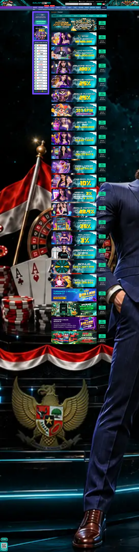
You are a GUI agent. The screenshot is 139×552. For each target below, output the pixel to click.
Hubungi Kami (91, 1)
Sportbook (40, 7)
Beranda (35, 7)
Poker (69, 7)
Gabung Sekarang (102, 27)
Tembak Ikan (92, 7)
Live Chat (82, 1)
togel (75, 7)
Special (54, 15)
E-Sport (46, 7)
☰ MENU (4, 539)
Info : (34, 9)
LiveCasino (68, 16)
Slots (52, 7)
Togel (97, 16)
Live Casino (81, 7)
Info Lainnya (102, 23)
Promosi (104, 7)
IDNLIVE (58, 7)
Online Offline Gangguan (41, 91)
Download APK (74, 1)
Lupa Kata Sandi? (100, 1)
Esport (75, 16)
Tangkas (87, 7)
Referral (98, 7)
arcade (63, 7)
